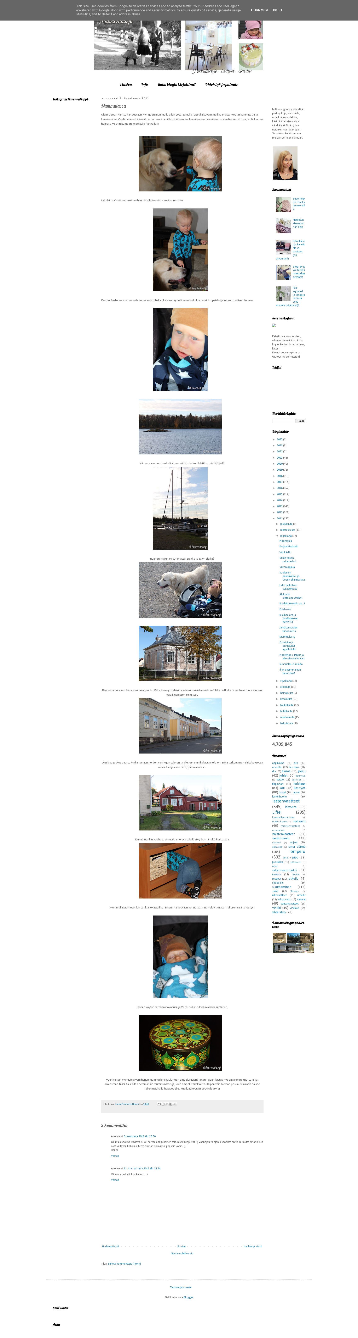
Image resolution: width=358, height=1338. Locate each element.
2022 (280, 451)
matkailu (299, 821)
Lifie (276, 812)
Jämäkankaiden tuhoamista (288, 629)
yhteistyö (279, 912)
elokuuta (285, 687)
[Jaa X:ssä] (167, 1104)
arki (296, 763)
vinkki (276, 908)
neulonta (276, 843)
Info (144, 84)
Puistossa (285, 609)
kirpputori (278, 784)
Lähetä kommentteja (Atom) (124, 1263)
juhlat (283, 775)
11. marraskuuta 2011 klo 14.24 (142, 1168)
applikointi (278, 763)
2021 (280, 457)
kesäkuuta (286, 699)
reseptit (276, 878)
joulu (301, 771)
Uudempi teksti (111, 1246)
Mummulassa (287, 636)
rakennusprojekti (284, 870)
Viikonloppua (287, 567)
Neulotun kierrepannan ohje (298, 223)
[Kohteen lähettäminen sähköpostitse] (159, 1104)
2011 (280, 518)
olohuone (277, 847)
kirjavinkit (296, 780)
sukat (275, 891)
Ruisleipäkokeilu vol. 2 (292, 603)
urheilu (301, 895)
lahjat (282, 792)
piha (285, 858)
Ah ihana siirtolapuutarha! (290, 596)
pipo (295, 857)
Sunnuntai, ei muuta (291, 664)
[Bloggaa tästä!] (163, 1104)
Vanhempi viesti (253, 1246)
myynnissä (278, 830)
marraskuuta (288, 530)
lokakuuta (286, 536)
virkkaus (294, 908)
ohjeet (294, 842)
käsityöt (299, 788)
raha (274, 866)
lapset (296, 792)
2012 (280, 512)
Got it (278, 10)
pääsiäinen (296, 862)
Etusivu (126, 84)
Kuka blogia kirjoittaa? (176, 84)
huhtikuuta (286, 711)
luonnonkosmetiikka (283, 817)
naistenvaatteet (283, 834)
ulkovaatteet (279, 895)
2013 (280, 506)
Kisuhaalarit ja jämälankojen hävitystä (288, 619)
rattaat (296, 874)
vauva (301, 899)
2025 (280, 439)
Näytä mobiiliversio (182, 1253)
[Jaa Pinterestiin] (175, 1104)
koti (282, 788)
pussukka (277, 862)
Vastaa (115, 1156)
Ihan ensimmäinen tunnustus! (290, 671)
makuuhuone (279, 822)
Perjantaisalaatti (288, 546)
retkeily (293, 878)
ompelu (297, 851)
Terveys (294, 891)
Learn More (260, 10)
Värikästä (284, 552)
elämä (286, 771)
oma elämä (296, 847)
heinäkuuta (287, 693)
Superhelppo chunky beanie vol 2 (299, 204)
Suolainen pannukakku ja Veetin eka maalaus (292, 576)
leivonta (290, 807)
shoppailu (278, 882)
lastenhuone (279, 796)
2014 (280, 500)
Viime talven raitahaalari (287, 559)
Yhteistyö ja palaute (221, 84)
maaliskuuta (287, 717)
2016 (280, 488)
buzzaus (294, 767)
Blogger (188, 1297)
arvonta (276, 767)
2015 (280, 494)
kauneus (300, 776)
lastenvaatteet (286, 801)
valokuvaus (284, 899)
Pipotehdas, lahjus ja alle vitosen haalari (292, 657)
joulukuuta (286, 524)
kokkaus (299, 784)
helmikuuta (287, 723)
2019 (280, 469)
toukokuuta (287, 705)
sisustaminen (281, 887)
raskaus (276, 874)
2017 (280, 482)
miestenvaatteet (290, 826)
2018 (280, 476)
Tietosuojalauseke (180, 1287)
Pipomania (285, 541)
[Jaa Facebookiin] (171, 1104)
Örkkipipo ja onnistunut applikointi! (287, 646)
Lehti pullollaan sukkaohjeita (288, 587)
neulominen (280, 838)
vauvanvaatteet (290, 903)
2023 (280, 445)
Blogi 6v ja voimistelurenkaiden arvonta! (299, 272)
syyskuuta (286, 681)
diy (274, 771)
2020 (280, 463)
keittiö (280, 779)
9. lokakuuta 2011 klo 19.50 (140, 1136)
